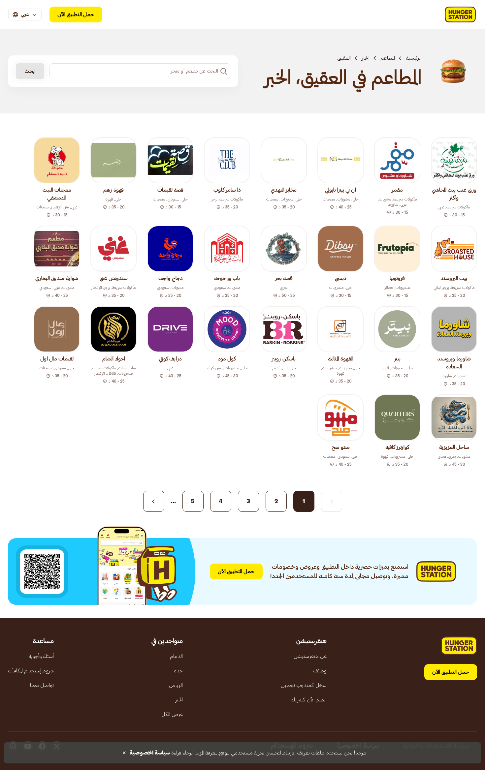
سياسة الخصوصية (149, 752)
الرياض (176, 685)
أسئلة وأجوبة (41, 656)
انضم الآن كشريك (309, 699)
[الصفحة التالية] (153, 501)
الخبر (366, 58)
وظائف (320, 670)
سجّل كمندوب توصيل (304, 685)
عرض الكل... (170, 714)
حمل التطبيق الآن (75, 14)
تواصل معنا (42, 685)
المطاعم (387, 58)
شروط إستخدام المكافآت (31, 670)
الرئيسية (414, 58)
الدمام (176, 656)
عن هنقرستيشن (310, 656)
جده (178, 670)
